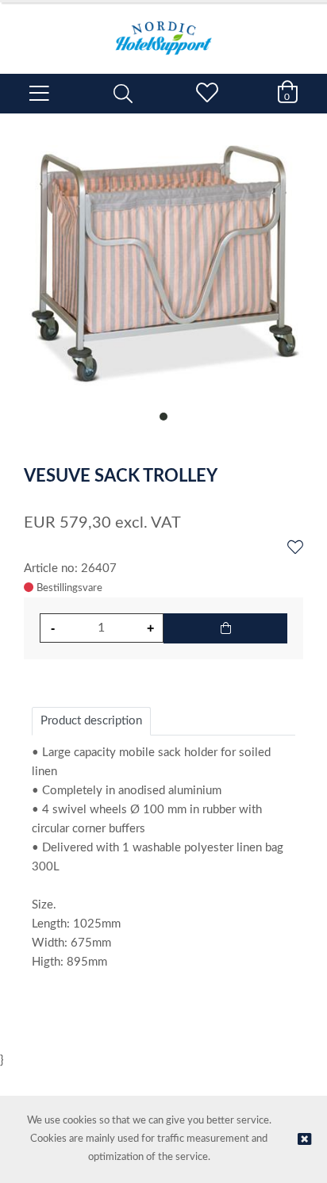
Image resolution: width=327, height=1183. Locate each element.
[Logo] (163, 30)
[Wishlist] (295, 548)
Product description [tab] (91, 721)
